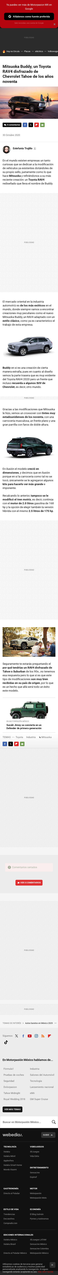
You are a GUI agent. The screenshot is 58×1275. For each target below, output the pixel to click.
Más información (45, 1272)
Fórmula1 (9, 1068)
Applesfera (9, 1160)
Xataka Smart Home (13, 1165)
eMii (32, 1093)
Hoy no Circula (12, 51)
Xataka (7, 1151)
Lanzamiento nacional (42, 1087)
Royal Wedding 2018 (14, 1099)
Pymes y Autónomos (39, 1219)
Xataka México (10, 1239)
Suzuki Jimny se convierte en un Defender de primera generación (23, 727)
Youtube (29, 1035)
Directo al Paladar (12, 1193)
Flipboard (36, 125)
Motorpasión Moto (38, 1198)
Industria (31, 737)
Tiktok (6, 1041)
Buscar (54, 1122)
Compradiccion (10, 1223)
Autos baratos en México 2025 (39, 1023)
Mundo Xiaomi (10, 1169)
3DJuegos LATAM (38, 1239)
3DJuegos (34, 1151)
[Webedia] (13, 1137)
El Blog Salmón (37, 1214)
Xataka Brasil (10, 1244)
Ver (30, 882)
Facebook (25, 125)
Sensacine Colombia (39, 1248)
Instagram (36, 1035)
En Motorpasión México (17, 721)
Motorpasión (35, 1193)
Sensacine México (38, 1244)
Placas (27, 51)
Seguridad (9, 1081)
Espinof (33, 1177)
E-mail (42, 125)
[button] (24, 148)
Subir (46, 1135)
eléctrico (39, 51)
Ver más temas (12, 1109)
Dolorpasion (10, 1087)
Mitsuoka (46, 737)
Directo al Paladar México (15, 1253)
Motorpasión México (39, 1253)
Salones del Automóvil (42, 1074)
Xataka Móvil (9, 1156)
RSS (42, 1035)
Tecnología (36, 1081)
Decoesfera (9, 1219)
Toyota (19, 737)
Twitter (31, 125)
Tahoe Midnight (12, 1093)
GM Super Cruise (39, 1099)
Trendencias (9, 1214)
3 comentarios (13, 125)
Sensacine (35, 1172)
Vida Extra (34, 1156)
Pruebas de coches (14, 1074)
